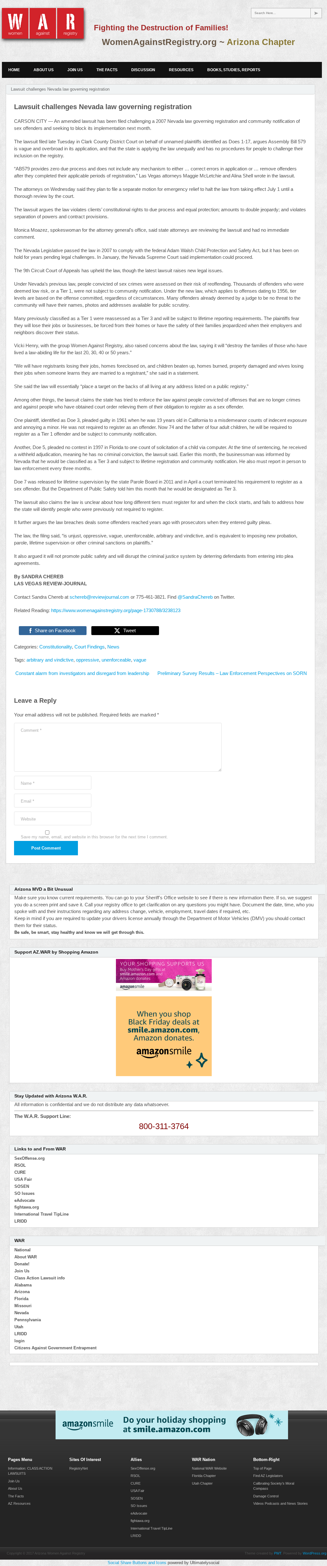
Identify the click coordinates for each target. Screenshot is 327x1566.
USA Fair (23, 1179)
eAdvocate (24, 1200)
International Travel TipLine (41, 1214)
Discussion (143, 70)
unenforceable (116, 660)
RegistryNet (78, 1468)
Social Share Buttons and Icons (137, 1562)
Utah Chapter (202, 1483)
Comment (31, 730)
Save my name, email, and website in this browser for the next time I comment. (94, 837)
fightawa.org (26, 1207)
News (113, 646)
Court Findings (89, 646)
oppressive (87, 660)
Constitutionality (55, 646)
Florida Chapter (204, 1476)
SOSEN (21, 1186)
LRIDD (20, 1221)
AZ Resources (19, 1503)
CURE (20, 1172)
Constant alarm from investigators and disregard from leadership (81, 673)
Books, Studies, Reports (233, 70)
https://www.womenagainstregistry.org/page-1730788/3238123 (115, 610)
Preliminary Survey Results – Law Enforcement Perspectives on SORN (232, 673)
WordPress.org (314, 1553)
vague (139, 660)
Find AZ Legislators (268, 1476)
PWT (277, 1553)
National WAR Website (209, 1468)
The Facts (107, 70)
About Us (44, 70)
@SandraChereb (195, 597)
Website (28, 819)
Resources (181, 70)
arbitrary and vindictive (50, 660)
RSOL (20, 1165)
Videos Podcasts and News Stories (280, 1503)
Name (27, 783)
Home (14, 70)
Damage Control (265, 1496)
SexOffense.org (29, 1158)
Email (27, 801)
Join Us (75, 70)
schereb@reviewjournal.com (99, 597)
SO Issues (24, 1193)
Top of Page (262, 1468)
